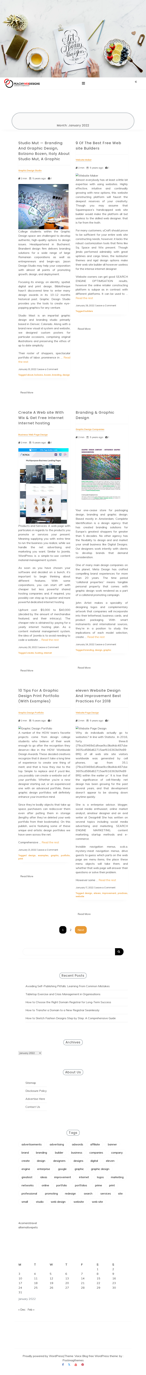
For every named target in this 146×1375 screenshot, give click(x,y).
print (20, 858)
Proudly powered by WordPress (43, 1356)
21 (83, 1283)
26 (51, 1287)
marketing (117, 1177)
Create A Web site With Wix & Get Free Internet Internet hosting (41, 418)
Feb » (31, 1309)
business (76, 1152)
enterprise (43, 1169)
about (30, 374)
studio (40, 1201)
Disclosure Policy (36, 1091)
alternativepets (28, 1227)
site (120, 1193)
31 (20, 1292)
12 (51, 1278)
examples (43, 855)
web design (58, 1201)
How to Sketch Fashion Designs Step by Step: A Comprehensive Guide (70, 1018)
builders (88, 311)
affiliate (95, 1144)
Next (81, 930)
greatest (27, 1177)
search (88, 1193)
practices (122, 893)
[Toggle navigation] (83, 83)
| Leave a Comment (47, 369)
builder (59, 1152)
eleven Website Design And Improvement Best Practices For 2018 (98, 696)
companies (96, 1152)
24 (20, 1287)
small (25, 1201)
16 (114, 1278)
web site (97, 1201)
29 (98, 1287)
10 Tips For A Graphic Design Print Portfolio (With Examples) (38, 696)
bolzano (38, 374)
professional (29, 1193)
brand (25, 1152)
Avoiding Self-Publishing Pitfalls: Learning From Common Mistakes (67, 986)
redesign (70, 1193)
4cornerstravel (27, 1223)
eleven (97, 893)
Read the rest (84, 298)
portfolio (65, 855)
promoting (51, 1193)
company (117, 1152)
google (62, 1169)
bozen (47, 374)
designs (78, 1160)
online (45, 1185)
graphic (107, 650)
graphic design (100, 1169)
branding (56, 374)
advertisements (32, 1144)
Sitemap (30, 1083)
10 (20, 1278)
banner (112, 1144)
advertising (57, 1144)
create (30, 652)
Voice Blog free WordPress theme (96, 1356)
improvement (109, 893)
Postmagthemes (73, 1360)
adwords (77, 1144)
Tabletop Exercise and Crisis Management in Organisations (62, 994)
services (105, 1193)
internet (48, 652)
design (66, 374)
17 (20, 1283)
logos (100, 1177)
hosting (39, 652)
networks (28, 1185)
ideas (43, 1177)
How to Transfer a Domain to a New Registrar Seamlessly (62, 1010)
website (80, 896)
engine (26, 1169)
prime (98, 1185)
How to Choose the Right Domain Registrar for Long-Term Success (68, 1002)
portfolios (81, 1185)
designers (59, 1160)
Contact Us (32, 1107)
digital (94, 1160)
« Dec (21, 1309)
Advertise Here (35, 1099)
